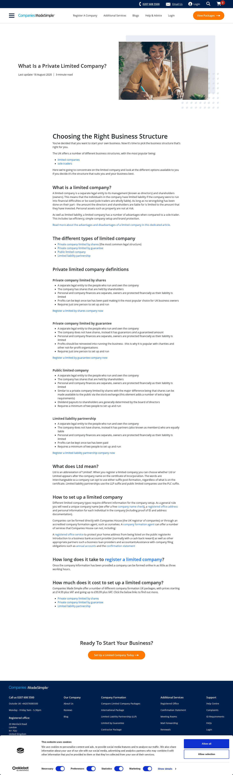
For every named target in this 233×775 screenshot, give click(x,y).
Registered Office (170, 703)
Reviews (68, 710)
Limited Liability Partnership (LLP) (118, 716)
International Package (112, 710)
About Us (68, 703)
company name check (131, 506)
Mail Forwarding (169, 723)
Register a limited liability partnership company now (84, 453)
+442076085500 (30, 703)
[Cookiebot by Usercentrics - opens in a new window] (20, 768)
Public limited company (72, 252)
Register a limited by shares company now (78, 310)
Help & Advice (153, 15)
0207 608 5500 (25, 697)
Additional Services (115, 15)
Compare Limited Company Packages (120, 703)
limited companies (69, 159)
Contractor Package (111, 729)
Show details (165, 768)
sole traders (65, 163)
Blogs (136, 15)
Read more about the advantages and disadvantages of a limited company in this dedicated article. (112, 225)
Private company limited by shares (78, 244)
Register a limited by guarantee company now (80, 357)
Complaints (212, 710)
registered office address (163, 506)
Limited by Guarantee (112, 723)
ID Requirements (215, 716)
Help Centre (212, 703)
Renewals (166, 729)
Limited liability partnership (74, 255)
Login (171, 15)
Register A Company (85, 15)
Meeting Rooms (169, 716)
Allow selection (206, 754)
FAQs (209, 723)
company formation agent (138, 524)
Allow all (206, 743)
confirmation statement (121, 546)
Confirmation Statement (173, 710)
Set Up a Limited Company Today (114, 655)
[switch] (91, 768)
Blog (66, 716)
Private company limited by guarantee (80, 248)
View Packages (206, 15)
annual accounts (86, 546)
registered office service (69, 534)
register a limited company (133, 559)
